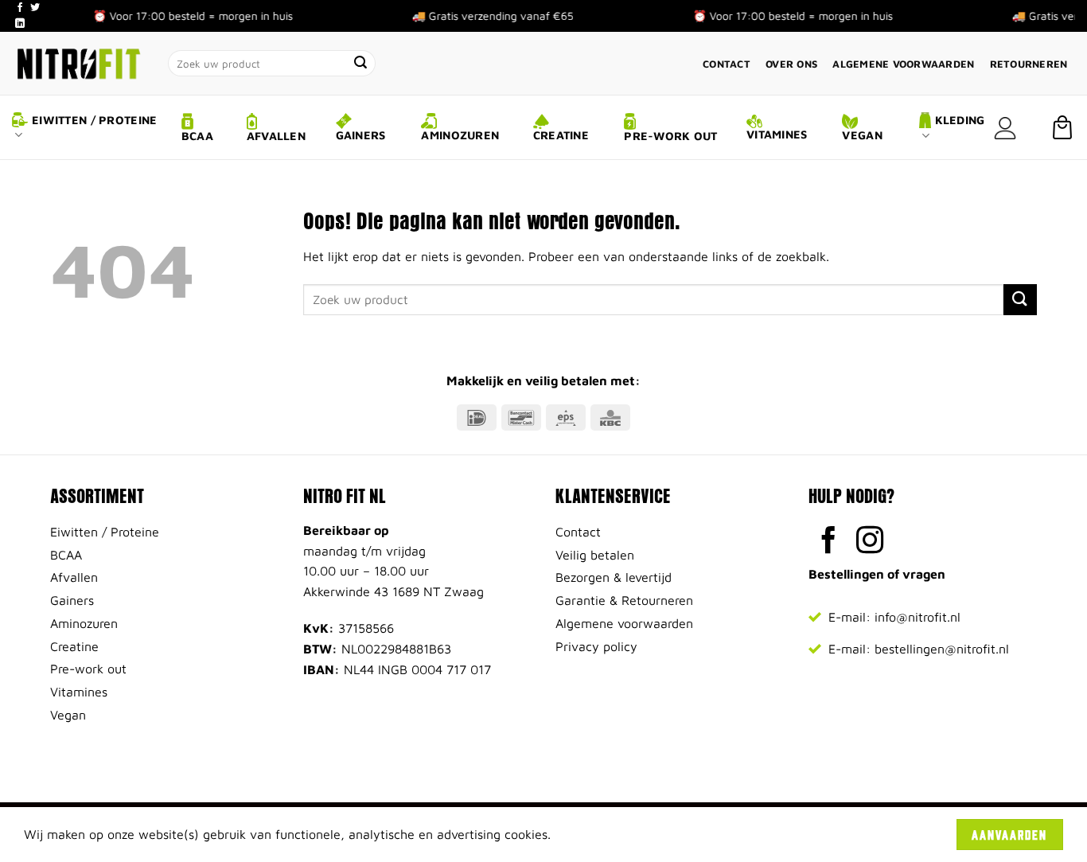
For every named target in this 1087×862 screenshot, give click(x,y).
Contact (726, 64)
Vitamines (777, 134)
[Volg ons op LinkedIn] (20, 23)
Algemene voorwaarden (903, 64)
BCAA (197, 135)
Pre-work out (670, 135)
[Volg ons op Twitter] (35, 8)
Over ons (791, 64)
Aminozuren (460, 135)
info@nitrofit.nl (917, 617)
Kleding (960, 120)
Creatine (561, 135)
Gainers (361, 135)
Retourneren (1029, 64)
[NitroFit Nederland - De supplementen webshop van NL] (78, 63)
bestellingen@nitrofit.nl (942, 649)
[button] (1005, 127)
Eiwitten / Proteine (94, 120)
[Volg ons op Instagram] (870, 542)
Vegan (862, 135)
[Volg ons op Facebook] (20, 8)
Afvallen (276, 135)
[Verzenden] (361, 63)
